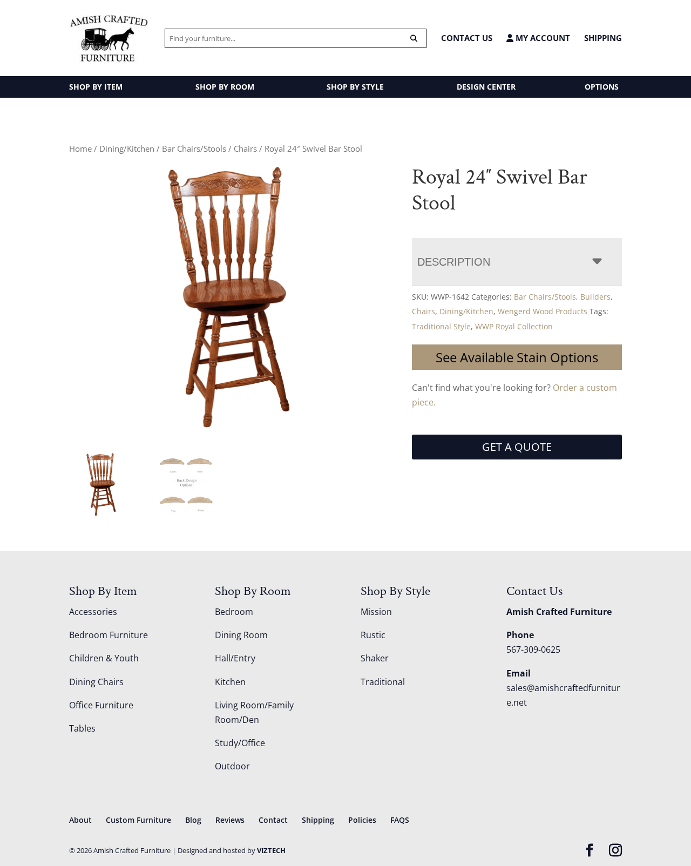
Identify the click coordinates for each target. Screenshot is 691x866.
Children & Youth (104, 658)
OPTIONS (602, 87)
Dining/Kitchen (126, 148)
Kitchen (230, 682)
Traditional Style (441, 326)
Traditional (383, 682)
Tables (82, 728)
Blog (193, 820)
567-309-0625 (533, 649)
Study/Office (240, 743)
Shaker (375, 658)
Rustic (373, 635)
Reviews (230, 820)
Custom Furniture (138, 820)
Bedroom (234, 612)
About (80, 820)
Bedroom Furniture (108, 635)
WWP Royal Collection (514, 326)
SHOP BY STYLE (355, 87)
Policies (362, 820)
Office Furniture (101, 705)
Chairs (245, 148)
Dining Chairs (96, 682)
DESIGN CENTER (486, 87)
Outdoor (232, 766)
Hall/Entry (235, 658)
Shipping (603, 38)
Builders (595, 297)
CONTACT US (466, 38)
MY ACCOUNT (541, 38)
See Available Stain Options (517, 357)
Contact (273, 820)
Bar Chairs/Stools (194, 148)
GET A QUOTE (517, 446)
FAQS (399, 820)
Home (80, 148)
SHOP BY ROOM (224, 87)
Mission (376, 612)
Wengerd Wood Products (542, 311)
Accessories (93, 612)
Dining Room (241, 635)
